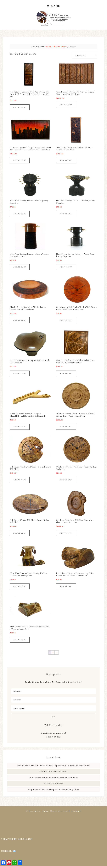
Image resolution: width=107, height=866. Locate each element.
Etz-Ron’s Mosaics (53, 783)
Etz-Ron (53, 18)
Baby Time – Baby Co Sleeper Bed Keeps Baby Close (53, 789)
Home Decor (60, 46)
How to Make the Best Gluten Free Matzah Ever (53, 777)
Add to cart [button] (19, 107)
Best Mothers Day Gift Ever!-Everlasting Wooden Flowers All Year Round (53, 765)
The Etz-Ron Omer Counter (54, 771)
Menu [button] (55, 6)
